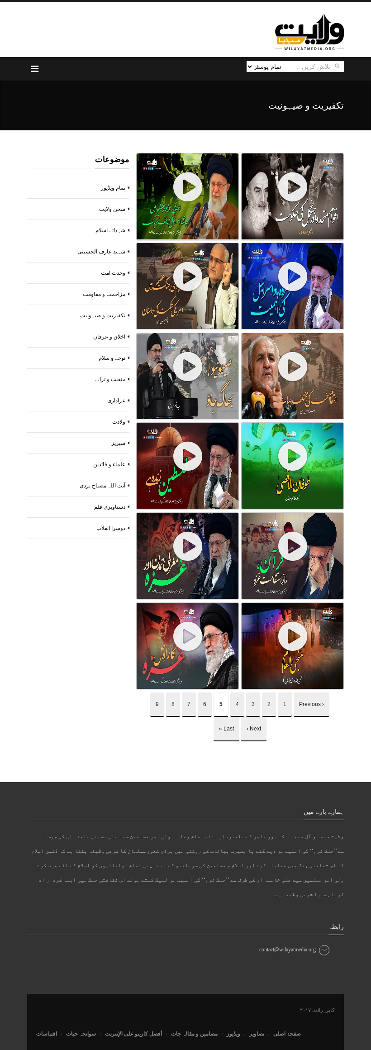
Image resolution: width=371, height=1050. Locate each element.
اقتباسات (46, 1034)
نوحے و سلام (112, 358)
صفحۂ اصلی (287, 1034)
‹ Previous (311, 704)
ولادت (118, 422)
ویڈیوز (233, 1034)
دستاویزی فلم (109, 507)
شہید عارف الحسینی (101, 251)
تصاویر (256, 1034)
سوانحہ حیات (81, 1034)
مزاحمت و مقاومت (104, 294)
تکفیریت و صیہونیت (102, 315)
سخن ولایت (112, 209)
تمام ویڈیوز (113, 188)
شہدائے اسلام (110, 230)
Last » (226, 728)
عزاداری (116, 400)
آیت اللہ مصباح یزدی (102, 485)
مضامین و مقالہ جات (194, 1034)
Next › (254, 728)
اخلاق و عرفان (109, 337)
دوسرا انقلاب (110, 528)
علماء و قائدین (109, 464)
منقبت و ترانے (110, 379)
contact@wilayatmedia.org (287, 949)
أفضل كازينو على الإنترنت (133, 1034)
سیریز (118, 443)
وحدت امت (113, 273)
